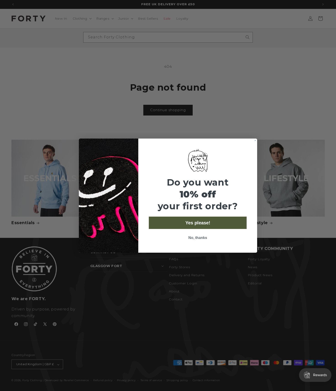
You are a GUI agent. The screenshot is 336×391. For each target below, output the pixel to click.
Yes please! (197, 222)
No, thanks (197, 238)
